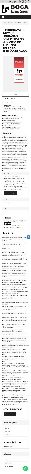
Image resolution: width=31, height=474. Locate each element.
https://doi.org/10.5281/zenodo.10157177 (15, 102)
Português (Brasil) (9, 466)
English (6, 459)
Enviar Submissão (9, 414)
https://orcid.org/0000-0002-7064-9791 (11, 118)
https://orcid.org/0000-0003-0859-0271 (11, 128)
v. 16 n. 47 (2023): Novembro (20, 22)
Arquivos (10, 22)
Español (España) (8, 463)
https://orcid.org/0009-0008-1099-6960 (11, 123)
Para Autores (7, 431)
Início (5, 22)
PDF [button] (15, 94)
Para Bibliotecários (9, 434)
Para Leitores (7, 428)
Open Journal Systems (8, 446)
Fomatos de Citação (10, 193)
